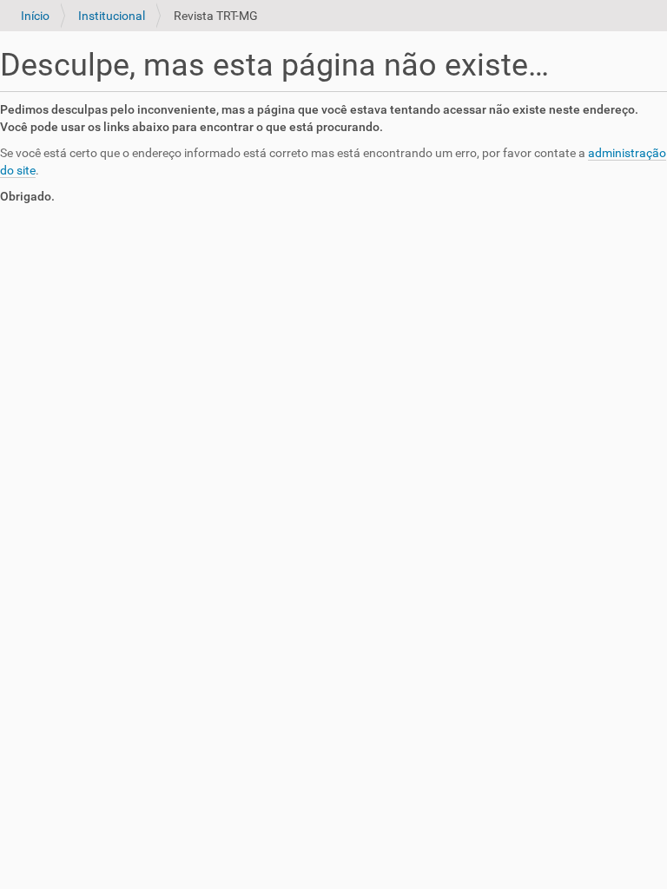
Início (35, 16)
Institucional (111, 16)
